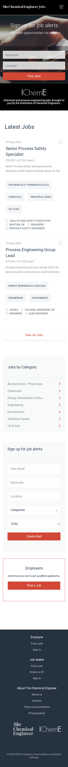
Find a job (37, 665)
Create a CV (37, 672)
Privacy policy (37, 713)
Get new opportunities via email (34, 33)
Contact (37, 700)
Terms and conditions (37, 706)
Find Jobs (34, 76)
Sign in (37, 649)
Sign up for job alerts (34, 25)
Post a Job (34, 585)
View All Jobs (34, 335)
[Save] (60, 142)
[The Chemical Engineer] (23, 728)
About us (37, 694)
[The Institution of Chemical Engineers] (34, 92)
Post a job (37, 643)
